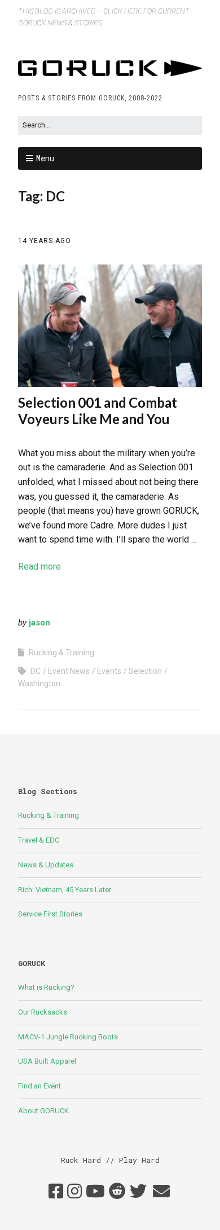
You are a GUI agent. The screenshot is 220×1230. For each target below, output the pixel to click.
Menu (45, 158)
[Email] (161, 1191)
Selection (145, 671)
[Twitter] (138, 1191)
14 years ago (44, 241)
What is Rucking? (46, 987)
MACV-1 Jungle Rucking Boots (68, 1037)
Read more (39, 566)
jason (39, 623)
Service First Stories (50, 914)
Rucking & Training (61, 652)
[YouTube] (95, 1191)
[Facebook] (56, 1191)
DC (35, 671)
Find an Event (39, 1086)
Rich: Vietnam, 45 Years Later (64, 889)
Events (109, 671)
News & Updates (45, 865)
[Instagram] (74, 1191)
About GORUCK (43, 1110)
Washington (39, 683)
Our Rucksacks (42, 1012)
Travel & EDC (38, 840)
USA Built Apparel (47, 1061)
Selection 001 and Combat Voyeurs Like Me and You (97, 410)
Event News (69, 671)
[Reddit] (117, 1191)
